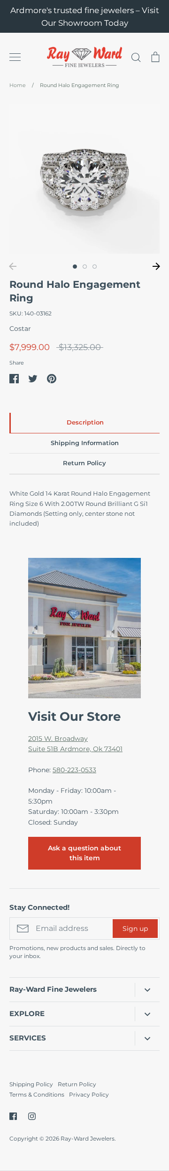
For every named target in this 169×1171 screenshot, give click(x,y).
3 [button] (94, 266)
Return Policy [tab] (84, 463)
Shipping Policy (31, 1084)
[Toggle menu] (15, 57)
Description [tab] (85, 422)
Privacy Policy (89, 1094)
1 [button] (75, 266)
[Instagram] (32, 1116)
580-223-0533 (74, 770)
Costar (20, 328)
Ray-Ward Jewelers (88, 1138)
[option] (84, 179)
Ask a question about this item (84, 853)
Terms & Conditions (36, 1094)
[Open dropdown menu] (147, 990)
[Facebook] (13, 1116)
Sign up (135, 928)
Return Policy (77, 1084)
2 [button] (85, 266)
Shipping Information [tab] (85, 442)
